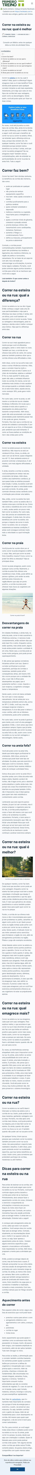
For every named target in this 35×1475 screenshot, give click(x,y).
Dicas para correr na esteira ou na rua (15, 72)
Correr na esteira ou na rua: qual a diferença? (14, 60)
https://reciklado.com (23, 11)
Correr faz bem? (8, 56)
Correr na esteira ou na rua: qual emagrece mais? (17, 67)
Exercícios (11, 36)
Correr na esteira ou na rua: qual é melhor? (17, 63)
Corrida (4, 36)
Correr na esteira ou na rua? (12, 70)
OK (17, 1469)
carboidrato (16, 1399)
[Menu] (32, 3)
